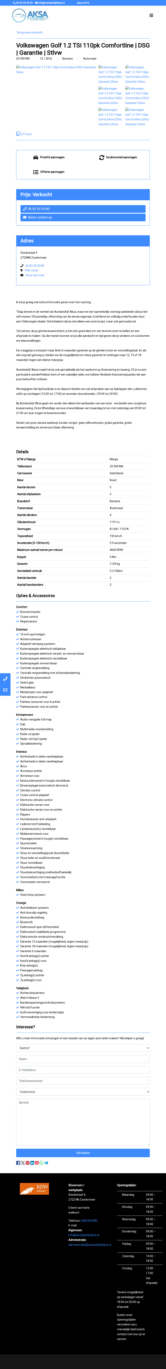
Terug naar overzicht (29, 32)
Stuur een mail (35, 275)
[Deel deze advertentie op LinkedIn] (32, 1162)
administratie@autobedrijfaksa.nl (89, 1244)
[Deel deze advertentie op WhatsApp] (41, 1162)
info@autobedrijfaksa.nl (83, 1235)
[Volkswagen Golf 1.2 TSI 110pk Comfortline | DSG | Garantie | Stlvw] (110, 74)
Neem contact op (40, 217)
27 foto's (26, 134)
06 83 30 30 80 (38, 209)
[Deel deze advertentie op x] (23, 1162)
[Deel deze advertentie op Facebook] (18, 1162)
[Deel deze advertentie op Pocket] (37, 1162)
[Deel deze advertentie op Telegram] (46, 1162)
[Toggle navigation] (151, 15)
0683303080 (89, 1220)
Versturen (83, 1153)
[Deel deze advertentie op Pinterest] (28, 1162)
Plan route (31, 270)
